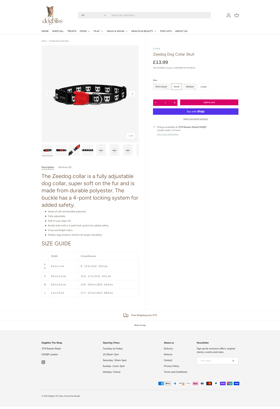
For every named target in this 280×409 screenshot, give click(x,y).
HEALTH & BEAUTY (142, 31)
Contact (168, 360)
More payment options (195, 118)
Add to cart (209, 102)
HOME (45, 31)
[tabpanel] (90, 235)
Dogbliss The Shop (55, 396)
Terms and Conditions (175, 371)
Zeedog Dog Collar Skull (59, 41)
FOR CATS (166, 31)
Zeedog (156, 48)
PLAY (97, 31)
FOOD (83, 31)
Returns (168, 354)
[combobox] (144, 15)
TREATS (71, 31)
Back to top (140, 325)
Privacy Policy (171, 366)
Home (44, 41)
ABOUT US (181, 31)
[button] (236, 15)
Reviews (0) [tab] (65, 167)
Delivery (168, 348)
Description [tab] (48, 167)
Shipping (169, 67)
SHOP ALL (58, 31)
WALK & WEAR (115, 31)
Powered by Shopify (72, 396)
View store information (167, 134)
